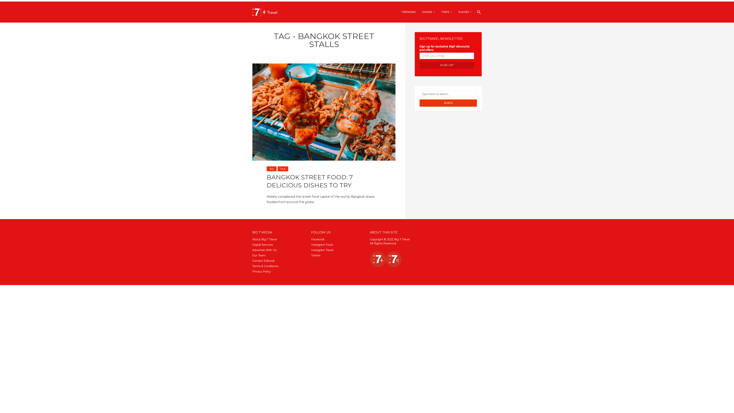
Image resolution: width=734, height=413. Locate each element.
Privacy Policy (261, 271)
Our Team (259, 255)
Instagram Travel (322, 250)
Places (463, 11)
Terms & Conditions (265, 266)
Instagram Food (322, 244)
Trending (408, 11)
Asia (272, 168)
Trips (445, 11)
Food (282, 168)
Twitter (316, 255)
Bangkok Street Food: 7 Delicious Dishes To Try (310, 181)
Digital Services (262, 244)
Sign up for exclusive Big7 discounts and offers (445, 48)
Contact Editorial (263, 261)
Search (448, 103)
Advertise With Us (264, 250)
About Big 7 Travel (264, 239)
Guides (427, 11)
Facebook (317, 239)
